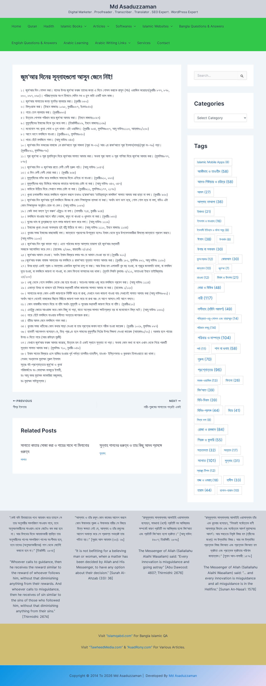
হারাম (204, 490)
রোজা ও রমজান (211, 429)
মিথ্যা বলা (204, 419)
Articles (99, 26)
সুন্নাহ (102, 453)
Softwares (124, 26)
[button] (84, 26)
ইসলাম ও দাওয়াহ (209, 221)
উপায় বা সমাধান (210, 249)
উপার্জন (225, 239)
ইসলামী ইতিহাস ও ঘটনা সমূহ (213, 230)
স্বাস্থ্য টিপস (206, 471)
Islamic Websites (156, 26)
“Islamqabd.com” (119, 636)
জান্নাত (204, 268)
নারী (205, 298)
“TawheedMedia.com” (106, 647)
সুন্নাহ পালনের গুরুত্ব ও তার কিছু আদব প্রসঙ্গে (131, 445)
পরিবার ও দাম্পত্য (214, 337)
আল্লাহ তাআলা (210, 202)
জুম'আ (224, 268)
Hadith (49, 26)
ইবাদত (204, 212)
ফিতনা (233, 380)
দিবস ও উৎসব (228, 278)
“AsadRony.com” (139, 647)
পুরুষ (205, 359)
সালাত (24, 459)
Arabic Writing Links (110, 43)
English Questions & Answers (34, 43)
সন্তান (231, 450)
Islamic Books (71, 26)
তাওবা (203, 278)
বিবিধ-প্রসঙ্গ (208, 410)
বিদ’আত (205, 390)
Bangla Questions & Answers (201, 26)
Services (143, 43)
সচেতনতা (206, 450)
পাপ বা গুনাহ (226, 348)
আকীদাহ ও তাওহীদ (213, 171)
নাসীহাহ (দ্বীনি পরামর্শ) (215, 309)
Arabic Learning (76, 43)
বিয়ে (234, 410)
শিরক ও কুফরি (210, 440)
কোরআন (230, 259)
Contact (163, 43)
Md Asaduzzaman (133, 6)
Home (16, 26)
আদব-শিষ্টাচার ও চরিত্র (215, 182)
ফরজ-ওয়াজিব (207, 380)
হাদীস (234, 480)
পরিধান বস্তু (206, 328)
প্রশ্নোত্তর (210, 369)
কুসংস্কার (205, 259)
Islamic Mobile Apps (213, 162)
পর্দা (201, 349)
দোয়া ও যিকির (209, 287)
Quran (32, 26)
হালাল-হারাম (229, 490)
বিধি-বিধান (207, 400)
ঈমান (204, 239)
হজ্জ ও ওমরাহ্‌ (207, 480)
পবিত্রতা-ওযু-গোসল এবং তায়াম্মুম (218, 318)
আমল (204, 192)
